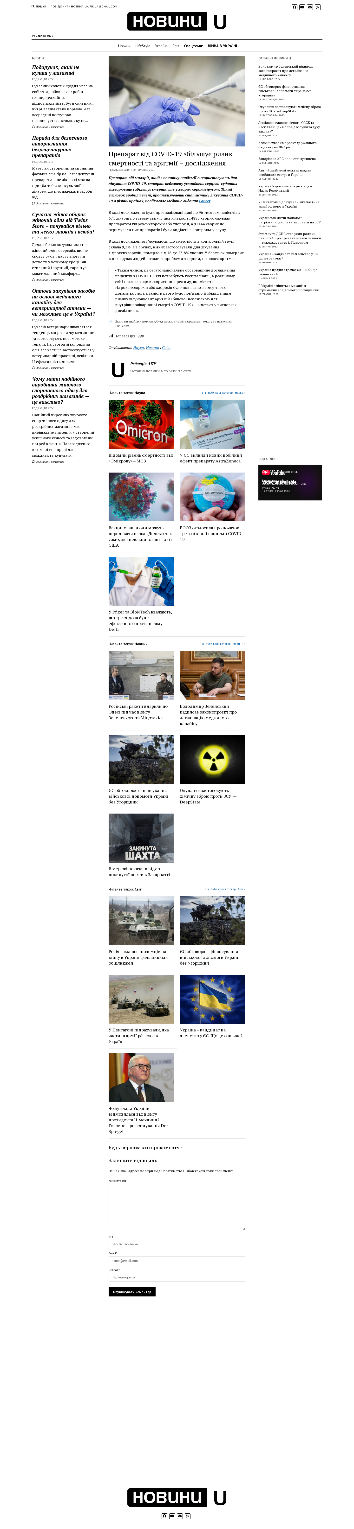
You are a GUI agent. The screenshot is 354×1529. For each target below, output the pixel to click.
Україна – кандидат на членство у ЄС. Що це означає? (211, 1032)
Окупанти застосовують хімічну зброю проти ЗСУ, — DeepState (208, 796)
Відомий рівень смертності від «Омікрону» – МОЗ (141, 458)
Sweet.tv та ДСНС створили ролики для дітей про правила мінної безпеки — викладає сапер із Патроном (289, 238)
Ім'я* (111, 1236)
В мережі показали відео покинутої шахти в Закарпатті (139, 871)
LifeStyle (142, 45)
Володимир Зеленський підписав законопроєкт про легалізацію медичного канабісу (208, 714)
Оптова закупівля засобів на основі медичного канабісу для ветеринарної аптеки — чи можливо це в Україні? (63, 302)
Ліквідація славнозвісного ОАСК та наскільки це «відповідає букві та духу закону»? (289, 126)
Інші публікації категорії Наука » (223, 392)
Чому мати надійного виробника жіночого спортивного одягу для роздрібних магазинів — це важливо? (60, 390)
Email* (113, 1253)
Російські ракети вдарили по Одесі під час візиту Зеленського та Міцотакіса (138, 711)
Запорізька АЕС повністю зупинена (287, 159)
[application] (290, 482)
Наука (138, 347)
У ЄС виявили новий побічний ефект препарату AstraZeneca (211, 458)
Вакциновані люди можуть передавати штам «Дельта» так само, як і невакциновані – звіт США (140, 536)
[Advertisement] (294, 377)
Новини (124, 45)
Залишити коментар (49, 127)
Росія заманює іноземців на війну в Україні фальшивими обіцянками (138, 957)
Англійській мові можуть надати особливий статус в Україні (284, 172)
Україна (161, 45)
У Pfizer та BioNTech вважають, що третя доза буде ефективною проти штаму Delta (140, 620)
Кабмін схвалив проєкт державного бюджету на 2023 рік (287, 145)
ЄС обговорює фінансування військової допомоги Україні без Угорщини (138, 796)
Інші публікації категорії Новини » (222, 643)
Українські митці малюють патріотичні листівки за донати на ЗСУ (289, 220)
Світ (175, 45)
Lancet (204, 200)
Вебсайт (114, 1270)
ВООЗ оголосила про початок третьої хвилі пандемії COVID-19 (211, 533)
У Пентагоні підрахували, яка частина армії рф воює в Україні (139, 1035)
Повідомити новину (67, 6)
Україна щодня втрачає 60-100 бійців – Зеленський (289, 272)
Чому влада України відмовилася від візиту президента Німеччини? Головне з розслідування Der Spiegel (138, 1119)
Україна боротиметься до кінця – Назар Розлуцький (285, 188)
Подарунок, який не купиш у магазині (55, 70)
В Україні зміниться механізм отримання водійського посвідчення (288, 288)
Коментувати (117, 1180)
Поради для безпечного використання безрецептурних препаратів (59, 146)
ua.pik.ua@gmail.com (101, 6)
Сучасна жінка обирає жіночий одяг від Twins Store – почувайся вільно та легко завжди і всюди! (63, 222)
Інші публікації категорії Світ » (225, 889)
